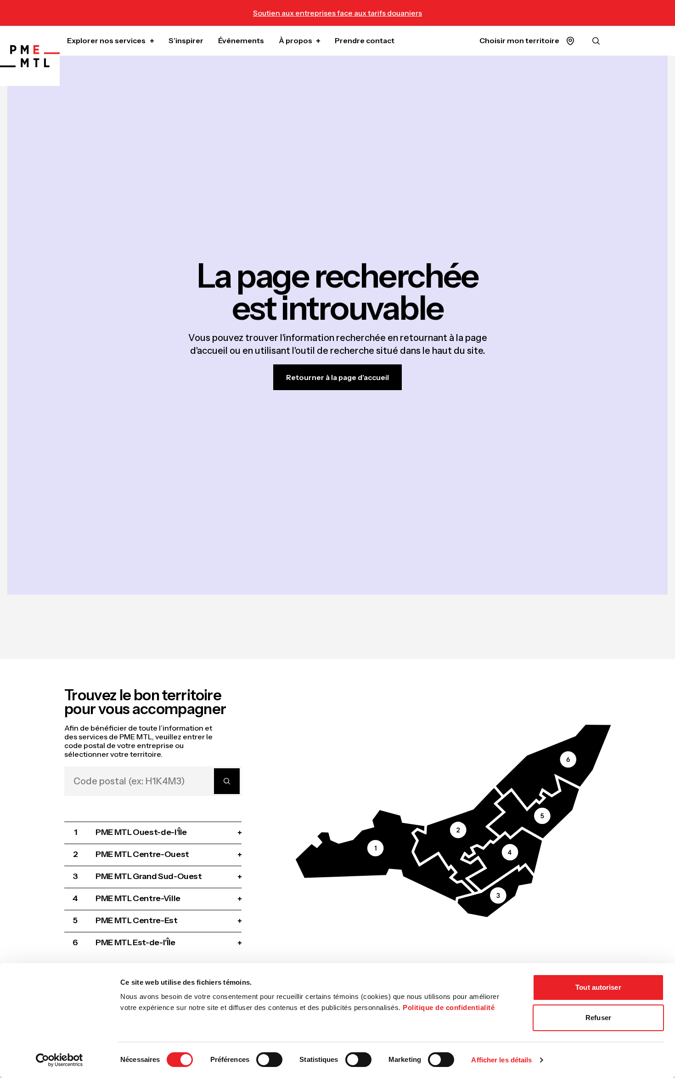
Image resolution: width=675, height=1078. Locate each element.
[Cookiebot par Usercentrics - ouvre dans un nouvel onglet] (59, 1060)
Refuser (598, 1017)
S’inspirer (186, 40)
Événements (241, 40)
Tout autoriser (598, 987)
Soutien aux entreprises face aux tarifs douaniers (337, 12)
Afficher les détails (501, 1060)
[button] (383, 855)
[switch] (269, 1059)
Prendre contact (364, 40)
